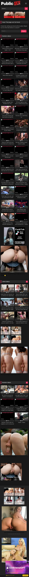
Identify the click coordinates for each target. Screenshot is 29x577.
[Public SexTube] (12, 3)
